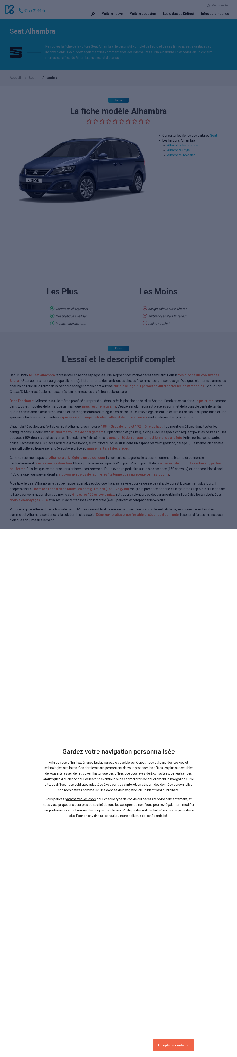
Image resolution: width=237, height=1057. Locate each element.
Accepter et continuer (173, 1045)
